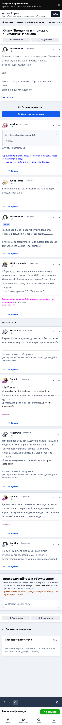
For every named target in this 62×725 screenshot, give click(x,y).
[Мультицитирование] (4, 171)
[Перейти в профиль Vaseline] (5, 125)
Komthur (14, 543)
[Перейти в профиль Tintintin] (5, 380)
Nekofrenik (15, 330)
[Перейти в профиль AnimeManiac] (5, 49)
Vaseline (14, 124)
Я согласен (51, 711)
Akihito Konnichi (18, 263)
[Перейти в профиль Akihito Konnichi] (5, 264)
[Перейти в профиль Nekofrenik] (5, 331)
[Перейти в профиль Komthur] (5, 544)
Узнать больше (7, 5)
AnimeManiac (16, 48)
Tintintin (14, 379)
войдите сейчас (42, 585)
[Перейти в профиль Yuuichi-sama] (5, 182)
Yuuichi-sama (16, 180)
